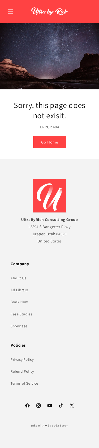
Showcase (19, 326)
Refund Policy (22, 371)
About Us (18, 278)
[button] (10, 11)
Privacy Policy (22, 359)
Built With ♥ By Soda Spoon (49, 425)
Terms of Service (24, 383)
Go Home (49, 141)
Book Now (19, 301)
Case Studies (21, 314)
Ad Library (19, 290)
